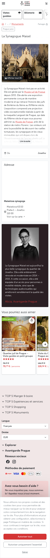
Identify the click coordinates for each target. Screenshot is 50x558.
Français (7, 426)
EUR (5, 437)
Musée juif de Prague (34, 92)
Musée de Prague (24, 121)
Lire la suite (25, 141)
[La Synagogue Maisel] (24, 63)
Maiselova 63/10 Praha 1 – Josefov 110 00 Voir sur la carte (16, 211)
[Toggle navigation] (3, 3)
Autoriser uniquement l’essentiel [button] (25, 544)
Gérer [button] (25, 552)
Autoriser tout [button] (25, 536)
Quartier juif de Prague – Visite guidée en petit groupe (18, 354)
